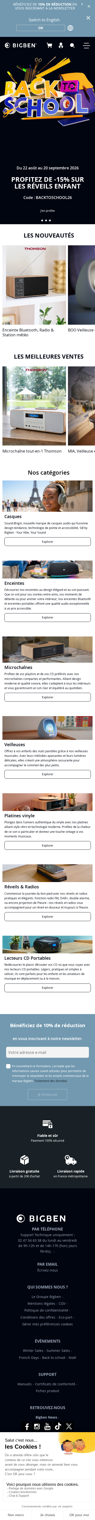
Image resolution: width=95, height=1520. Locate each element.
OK (40, 27)
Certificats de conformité (55, 1384)
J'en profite (47, 211)
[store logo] (21, 45)
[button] (42, 221)
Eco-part (65, 1317)
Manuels (25, 1384)
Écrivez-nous (47, 1270)
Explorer (47, 542)
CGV (62, 1303)
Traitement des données (50, 1081)
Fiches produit (47, 1390)
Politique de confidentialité (46, 1310)
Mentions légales (41, 1303)
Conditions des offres (37, 1317)
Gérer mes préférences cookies (47, 1324)
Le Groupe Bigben (46, 1296)
